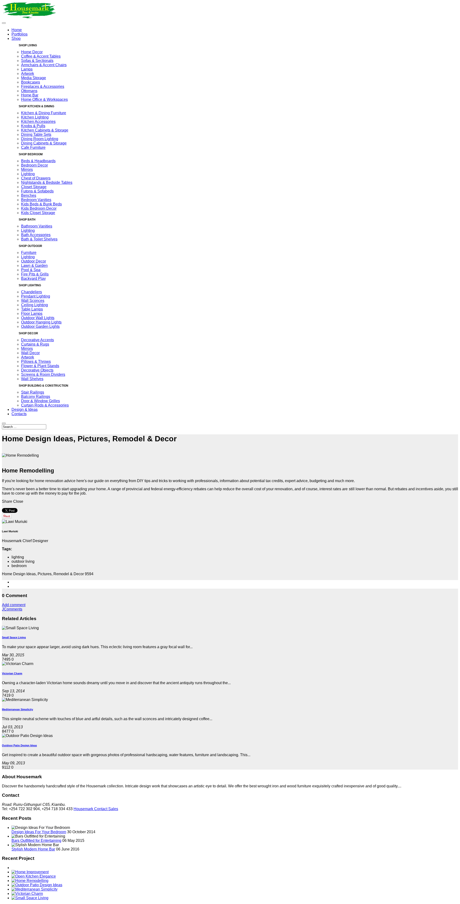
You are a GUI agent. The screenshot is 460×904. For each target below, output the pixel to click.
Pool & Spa (30, 270)
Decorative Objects (37, 370)
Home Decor (32, 52)
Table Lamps (32, 309)
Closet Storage (33, 187)
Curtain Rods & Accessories (45, 405)
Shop (16, 38)
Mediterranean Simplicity (17, 709)
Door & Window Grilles (40, 401)
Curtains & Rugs (35, 344)
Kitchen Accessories (38, 122)
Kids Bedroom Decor (39, 208)
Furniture (28, 253)
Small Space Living (14, 637)
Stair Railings (32, 392)
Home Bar (29, 95)
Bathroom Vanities (36, 226)
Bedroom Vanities (36, 200)
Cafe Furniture (33, 147)
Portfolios (20, 34)
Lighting (28, 174)
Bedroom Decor (34, 165)
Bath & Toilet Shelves (39, 239)
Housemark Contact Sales (96, 809)
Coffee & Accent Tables (41, 56)
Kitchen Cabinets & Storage (44, 130)
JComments (12, 609)
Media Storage (33, 78)
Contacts (19, 414)
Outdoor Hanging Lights (41, 322)
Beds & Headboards (38, 161)
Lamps (27, 69)
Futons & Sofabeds (37, 191)
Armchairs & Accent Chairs (44, 65)
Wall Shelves (32, 379)
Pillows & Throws (36, 361)
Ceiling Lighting (34, 305)
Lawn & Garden (34, 265)
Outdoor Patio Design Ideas (19, 745)
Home (17, 30)
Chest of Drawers (36, 178)
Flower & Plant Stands (40, 366)
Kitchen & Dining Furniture (43, 113)
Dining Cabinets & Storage (44, 143)
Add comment (13, 605)
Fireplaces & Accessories (42, 86)
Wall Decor (30, 353)
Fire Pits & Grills (35, 274)
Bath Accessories (36, 235)
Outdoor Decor (33, 261)
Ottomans (29, 91)
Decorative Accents (37, 340)
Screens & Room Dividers (43, 374)
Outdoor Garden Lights (40, 326)
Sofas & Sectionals (37, 61)
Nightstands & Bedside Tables (46, 182)
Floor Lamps (31, 313)
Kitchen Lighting (35, 117)
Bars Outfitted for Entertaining (36, 840)
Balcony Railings (35, 397)
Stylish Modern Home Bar (33, 849)
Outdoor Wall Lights (37, 318)
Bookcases (30, 82)
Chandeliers (31, 292)
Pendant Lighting (35, 296)
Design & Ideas (25, 409)
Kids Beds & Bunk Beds (41, 204)
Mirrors (27, 170)
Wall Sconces (32, 301)
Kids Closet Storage (38, 213)
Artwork (27, 74)
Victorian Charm (12, 673)
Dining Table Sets (36, 134)
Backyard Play (33, 278)
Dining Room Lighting (39, 139)
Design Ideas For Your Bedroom (39, 832)
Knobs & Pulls (33, 126)
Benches (28, 195)
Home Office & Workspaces (44, 99)
